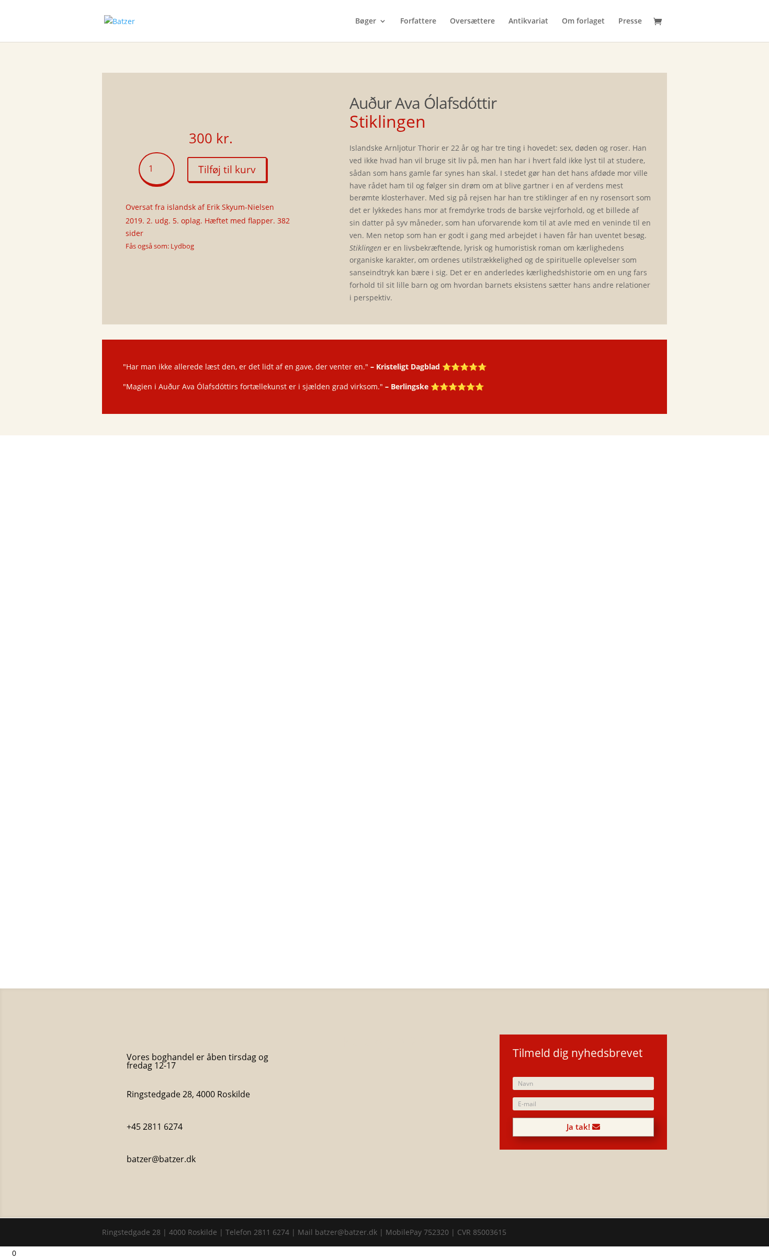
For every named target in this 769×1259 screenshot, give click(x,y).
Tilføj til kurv (227, 169)
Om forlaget (583, 21)
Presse (630, 21)
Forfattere (418, 21)
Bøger (365, 21)
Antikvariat (528, 21)
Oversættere (472, 21)
